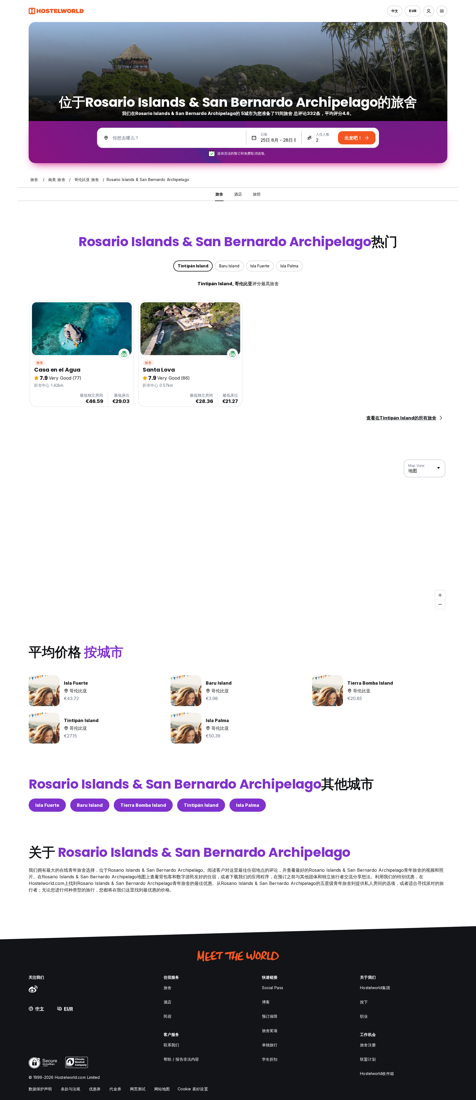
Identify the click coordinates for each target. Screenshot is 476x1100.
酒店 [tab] (238, 194)
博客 (266, 1002)
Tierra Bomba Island (143, 805)
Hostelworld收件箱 (377, 1073)
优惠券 (95, 1089)
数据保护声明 (40, 1089)
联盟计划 (367, 1059)
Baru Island (90, 805)
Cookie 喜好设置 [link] (193, 1089)
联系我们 (171, 1045)
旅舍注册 (367, 1045)
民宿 (167, 1016)
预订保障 (269, 1016)
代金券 (115, 1089)
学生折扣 (269, 1059)
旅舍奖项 (269, 1030)
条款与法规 (70, 1089)
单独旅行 (269, 1045)
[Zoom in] (440, 595)
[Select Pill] (428, 11)
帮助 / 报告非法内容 (181, 1059)
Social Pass (272, 987)
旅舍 (39, 363)
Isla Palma (247, 805)
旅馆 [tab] (257, 194)
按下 (364, 1002)
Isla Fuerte (47, 805)
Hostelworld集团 (375, 987)
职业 (364, 1016)
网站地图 (162, 1089)
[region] (238, 534)
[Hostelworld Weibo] (33, 988)
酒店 (167, 1002)
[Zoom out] (440, 604)
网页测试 (137, 1089)
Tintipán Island (201, 805)
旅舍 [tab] (219, 194)
